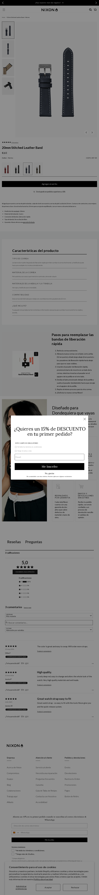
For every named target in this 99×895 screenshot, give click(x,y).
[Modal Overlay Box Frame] (49, 448)
